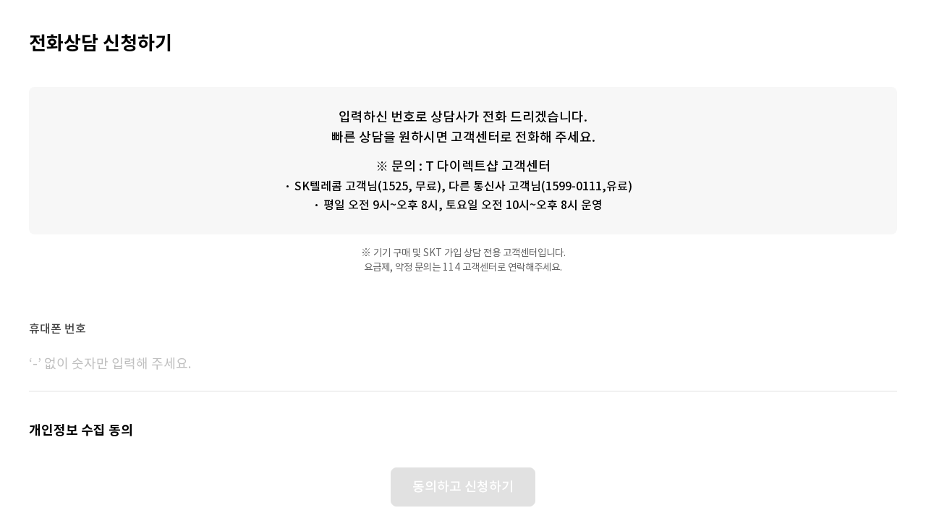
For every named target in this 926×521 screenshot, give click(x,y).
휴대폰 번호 (57, 328)
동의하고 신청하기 (463, 486)
